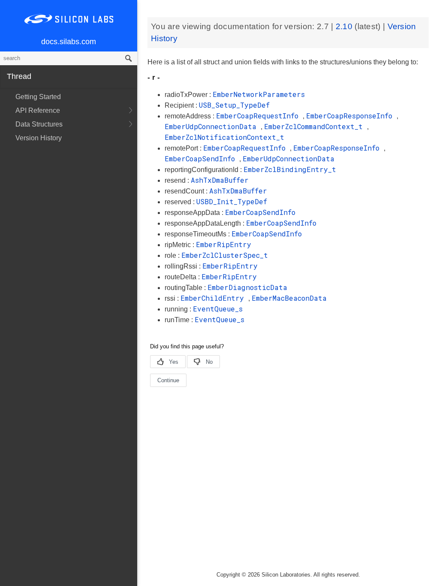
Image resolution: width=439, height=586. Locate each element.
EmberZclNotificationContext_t (224, 137)
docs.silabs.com (68, 41)
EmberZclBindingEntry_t (290, 169)
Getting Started (38, 96)
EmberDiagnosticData (247, 287)
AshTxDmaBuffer (220, 179)
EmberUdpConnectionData (213, 126)
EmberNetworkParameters (259, 94)
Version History (38, 138)
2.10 (345, 26)
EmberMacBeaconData (289, 297)
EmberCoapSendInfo (202, 158)
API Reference (37, 110)
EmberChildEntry (214, 297)
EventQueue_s (218, 308)
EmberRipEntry (223, 244)
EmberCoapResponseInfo (351, 115)
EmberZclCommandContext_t (315, 126)
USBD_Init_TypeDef (231, 201)
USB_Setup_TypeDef (234, 104)
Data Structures (39, 124)
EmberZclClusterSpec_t (224, 255)
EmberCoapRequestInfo (259, 115)
